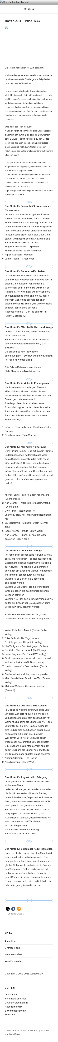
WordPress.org (13, 961)
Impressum (11, 994)
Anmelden (10, 941)
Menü (31, 9)
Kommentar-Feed (14, 954)
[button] (8, 909)
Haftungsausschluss (15, 998)
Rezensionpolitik (13, 1006)
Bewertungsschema (15, 1010)
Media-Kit (10, 1014)
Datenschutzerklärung (16, 1002)
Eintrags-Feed (12, 947)
